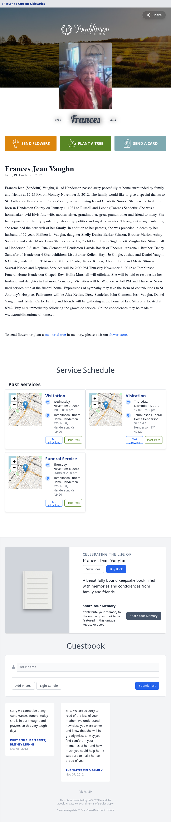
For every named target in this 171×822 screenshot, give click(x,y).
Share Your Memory (143, 616)
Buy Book (116, 569)
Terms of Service (97, 803)
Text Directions (54, 440)
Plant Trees (73, 440)
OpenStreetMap (90, 810)
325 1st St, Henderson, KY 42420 (64, 427)
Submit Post (147, 686)
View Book (93, 569)
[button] (25, 405)
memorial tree (55, 334)
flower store (118, 334)
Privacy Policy (74, 803)
